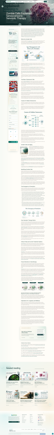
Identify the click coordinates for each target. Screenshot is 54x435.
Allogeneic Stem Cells (24, 420)
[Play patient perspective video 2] (16, 82)
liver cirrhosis (22, 90)
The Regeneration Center (31, 166)
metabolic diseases (30, 41)
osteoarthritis (35, 258)
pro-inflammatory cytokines (32, 67)
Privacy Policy (31, 420)
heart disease (32, 258)
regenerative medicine (33, 36)
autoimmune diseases (34, 274)
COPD (25, 90)
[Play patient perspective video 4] (16, 86)
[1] (33, 68)
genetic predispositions (25, 162)
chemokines (37, 67)
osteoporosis (41, 258)
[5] (22, 267)
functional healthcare (27, 36)
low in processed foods (23, 159)
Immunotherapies (23, 422)
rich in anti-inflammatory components (39, 158)
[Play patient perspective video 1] (11, 82)
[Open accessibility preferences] (52, 433)
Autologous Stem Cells (24, 419)
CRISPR (31, 269)
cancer (27, 259)
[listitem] (42, 416)
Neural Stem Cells (23, 421)
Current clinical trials (23, 243)
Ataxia (21, 71)
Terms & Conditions (31, 422)
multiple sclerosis (24, 71)
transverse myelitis (29, 71)
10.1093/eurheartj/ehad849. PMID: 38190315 (37, 353)
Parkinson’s (33, 71)
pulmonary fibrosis (29, 90)
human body (35, 146)
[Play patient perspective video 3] (11, 86)
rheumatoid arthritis (41, 274)
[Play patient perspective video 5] (13, 90)
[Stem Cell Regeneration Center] (8, 1)
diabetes (38, 258)
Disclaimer (31, 421)
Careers (30, 419)
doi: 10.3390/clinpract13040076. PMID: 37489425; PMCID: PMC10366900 (29, 356)
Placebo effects (22, 251)
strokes (25, 259)
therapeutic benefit (25, 236)
